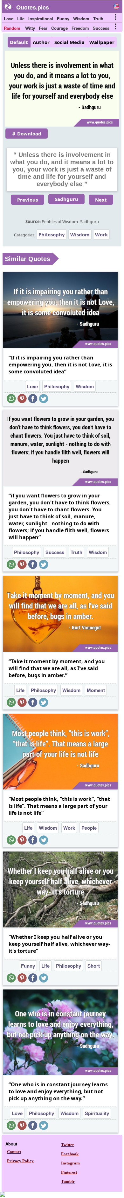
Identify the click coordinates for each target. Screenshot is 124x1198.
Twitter (67, 1144)
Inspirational (40, 19)
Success (101, 28)
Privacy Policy (20, 1160)
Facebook (70, 1153)
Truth (98, 19)
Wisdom (81, 19)
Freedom (80, 28)
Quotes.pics (32, 7)
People (89, 827)
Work (101, 234)
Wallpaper (101, 42)
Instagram (70, 1163)
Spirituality (97, 1113)
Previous (27, 200)
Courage (59, 28)
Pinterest (69, 1172)
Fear (43, 28)
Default (19, 42)
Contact (14, 1151)
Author (41, 42)
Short (93, 965)
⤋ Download (26, 133)
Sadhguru (66, 199)
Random (12, 28)
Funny (63, 19)
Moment (96, 690)
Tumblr (68, 1181)
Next (101, 200)
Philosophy (51, 234)
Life (20, 19)
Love (8, 19)
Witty (30, 28)
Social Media (69, 42)
